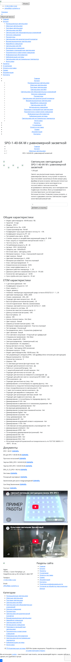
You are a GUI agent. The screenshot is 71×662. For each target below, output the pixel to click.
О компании (7, 66)
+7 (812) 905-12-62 (10, 6)
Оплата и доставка (9, 68)
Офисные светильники (14, 26)
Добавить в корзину (39, 208)
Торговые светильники (14, 28)
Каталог (6, 21)
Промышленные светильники (17, 24)
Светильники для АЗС (13, 46)
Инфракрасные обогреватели (16, 55)
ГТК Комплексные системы (16, 648)
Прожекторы (10, 37)
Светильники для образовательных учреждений (23, 33)
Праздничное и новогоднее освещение (20, 53)
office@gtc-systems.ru (11, 586)
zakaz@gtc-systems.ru (12, 8)
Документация (8, 73)
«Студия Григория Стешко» (35, 651)
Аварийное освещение (14, 44)
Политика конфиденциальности (51, 584)
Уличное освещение (13, 35)
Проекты (6, 64)
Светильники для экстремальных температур (22, 59)
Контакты (6, 75)
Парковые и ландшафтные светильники (20, 50)
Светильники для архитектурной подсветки (21, 39)
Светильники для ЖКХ (14, 30)
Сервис (5, 70)
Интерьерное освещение (15, 48)
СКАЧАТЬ (15, 451)
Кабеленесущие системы (15, 57)
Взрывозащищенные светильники (18, 41)
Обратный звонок (7, 17)
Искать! (26, 4)
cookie (14, 654)
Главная (6, 19)
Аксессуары (10, 61)
